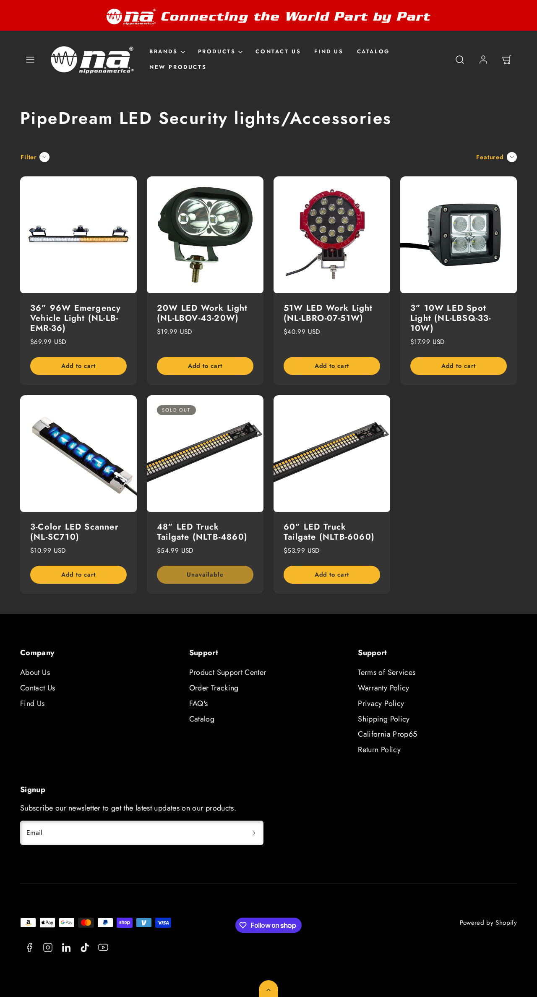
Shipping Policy (383, 719)
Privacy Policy (381, 703)
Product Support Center (227, 672)
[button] (30, 60)
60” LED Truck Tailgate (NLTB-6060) (329, 532)
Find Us (328, 51)
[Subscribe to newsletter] (254, 833)
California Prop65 (387, 734)
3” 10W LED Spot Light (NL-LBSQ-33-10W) (450, 318)
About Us (35, 672)
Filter (29, 157)
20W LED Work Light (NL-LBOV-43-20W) (202, 313)
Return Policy (379, 749)
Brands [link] (163, 51)
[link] (483, 60)
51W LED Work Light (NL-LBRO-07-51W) (328, 313)
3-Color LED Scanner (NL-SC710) (74, 532)
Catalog (373, 51)
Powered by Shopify (488, 922)
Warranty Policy (383, 687)
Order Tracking (214, 687)
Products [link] (217, 51)
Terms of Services (386, 672)
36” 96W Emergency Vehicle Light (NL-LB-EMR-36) (75, 318)
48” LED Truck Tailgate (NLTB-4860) (202, 532)
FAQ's (198, 703)
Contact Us (278, 51)
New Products (177, 67)
